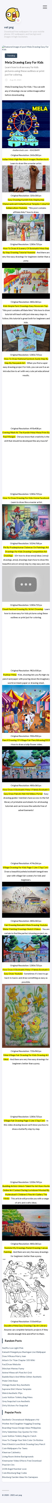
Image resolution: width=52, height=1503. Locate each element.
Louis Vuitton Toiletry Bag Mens (17, 1397)
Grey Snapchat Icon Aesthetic (16, 1401)
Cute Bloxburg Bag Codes (14, 1472)
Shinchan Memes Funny (13, 1368)
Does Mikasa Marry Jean (14, 1356)
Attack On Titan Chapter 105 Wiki (18, 1360)
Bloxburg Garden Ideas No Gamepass (20, 1477)
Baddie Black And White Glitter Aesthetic (22, 1376)
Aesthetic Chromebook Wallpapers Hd (20, 1419)
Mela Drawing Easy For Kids (24, 62)
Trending (11, 55)
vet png (9, 27)
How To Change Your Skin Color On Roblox (22, 1440)
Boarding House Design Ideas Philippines (21, 1427)
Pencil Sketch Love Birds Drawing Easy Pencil (23, 1444)
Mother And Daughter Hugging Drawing (21, 1423)
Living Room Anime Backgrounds (18, 1456)
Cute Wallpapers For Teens (14, 1448)
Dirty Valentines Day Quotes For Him (19, 1431)
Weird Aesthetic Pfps (12, 1393)
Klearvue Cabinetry (11, 1452)
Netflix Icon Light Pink (12, 1348)
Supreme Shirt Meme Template (16, 1389)
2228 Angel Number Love (14, 1468)
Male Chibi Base (10, 1380)
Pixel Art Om (8, 1464)
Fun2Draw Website (11, 1364)
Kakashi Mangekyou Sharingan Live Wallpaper (24, 1352)
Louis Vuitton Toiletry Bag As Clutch (19, 1436)
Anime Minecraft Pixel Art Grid (17, 1372)
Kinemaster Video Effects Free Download (21, 1460)
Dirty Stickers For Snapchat (15, 1405)
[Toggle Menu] (45, 6)
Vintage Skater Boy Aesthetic (16, 1384)
